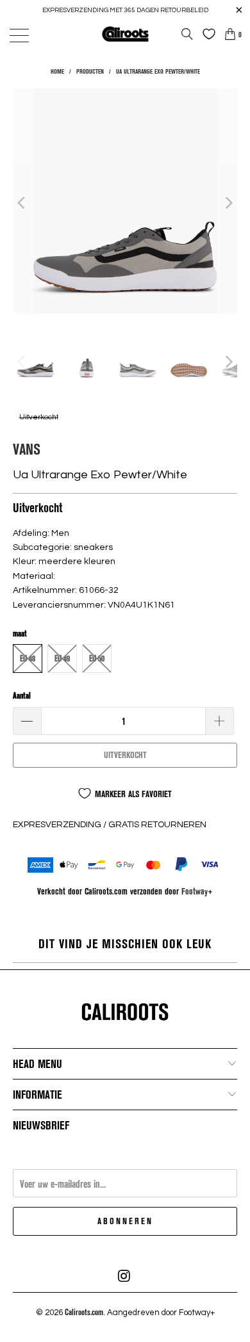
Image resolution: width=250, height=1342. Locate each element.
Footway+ (197, 890)
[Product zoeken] (187, 34)
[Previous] (22, 202)
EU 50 (96, 658)
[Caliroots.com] (125, 33)
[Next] (227, 202)
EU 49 (62, 658)
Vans (26, 448)
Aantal (22, 695)
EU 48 (27, 658)
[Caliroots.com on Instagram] (124, 1276)
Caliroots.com (84, 1312)
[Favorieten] (206, 34)
